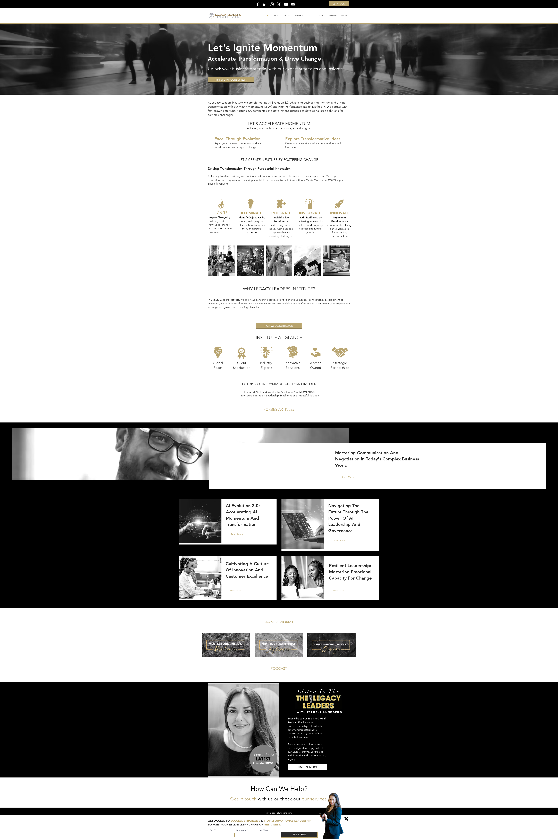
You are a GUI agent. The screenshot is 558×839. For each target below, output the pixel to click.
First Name (241, 830)
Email (211, 830)
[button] (346, 819)
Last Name (263, 830)
